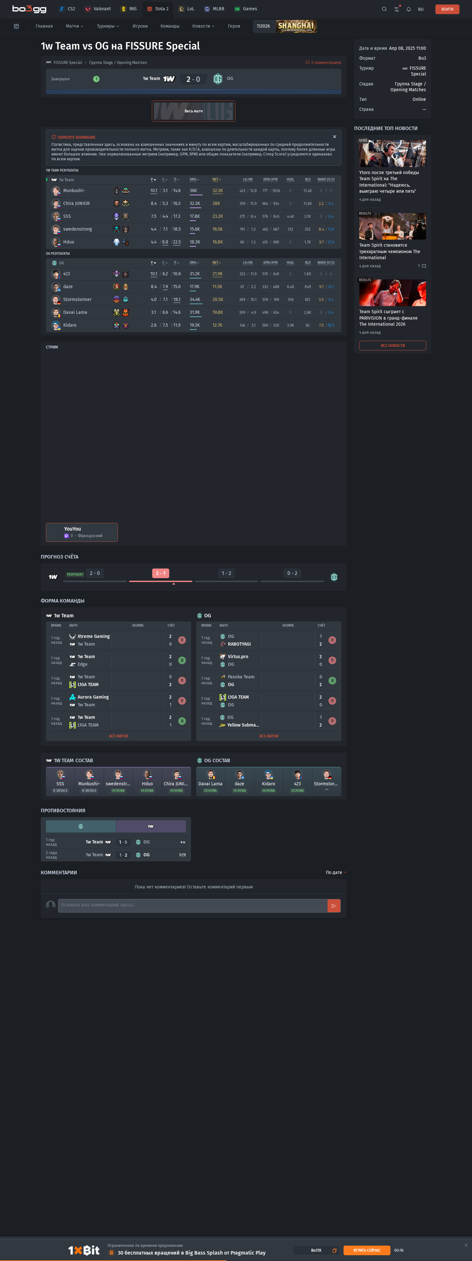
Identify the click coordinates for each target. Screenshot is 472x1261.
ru (421, 9)
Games (250, 9)
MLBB (218, 9)
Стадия (366, 84)
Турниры (106, 26)
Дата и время (373, 48)
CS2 (71, 9)
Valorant (102, 9)
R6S (133, 9)
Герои (234, 26)
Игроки (140, 26)
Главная (44, 26)
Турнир (366, 68)
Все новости (393, 345)
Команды (170, 26)
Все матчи (118, 736)
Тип (363, 99)
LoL (190, 9)
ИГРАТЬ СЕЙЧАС (367, 1250)
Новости (201, 26)
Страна (366, 109)
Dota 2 (162, 9)
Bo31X (316, 1250)
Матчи (72, 26)
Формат (367, 58)
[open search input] (384, 9)
